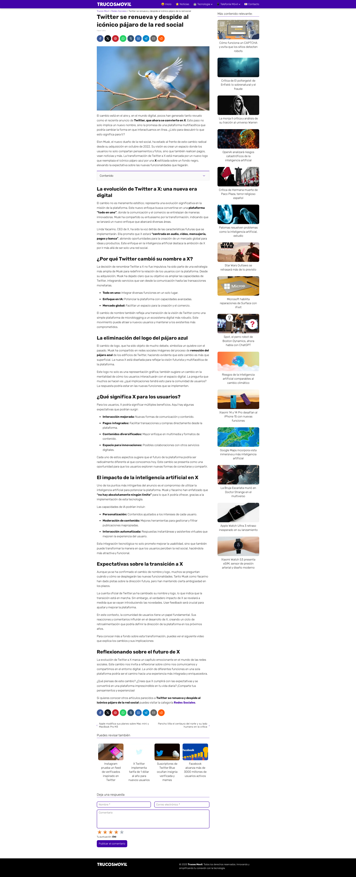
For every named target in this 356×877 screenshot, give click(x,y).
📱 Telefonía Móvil (227, 4)
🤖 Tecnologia (201, 4)
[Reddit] (161, 38)
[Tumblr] (130, 38)
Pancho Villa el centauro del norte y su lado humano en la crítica (182, 725)
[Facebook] (100, 38)
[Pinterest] (115, 38)
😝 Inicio (166, 4)
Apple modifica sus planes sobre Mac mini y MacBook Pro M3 (124, 725)
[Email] (153, 38)
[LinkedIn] (138, 38)
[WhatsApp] (123, 38)
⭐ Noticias (182, 4)
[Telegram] (146, 38)
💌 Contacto (251, 4)
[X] (107, 38)
